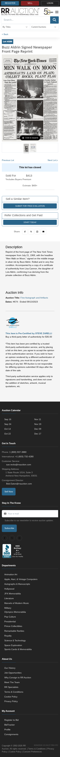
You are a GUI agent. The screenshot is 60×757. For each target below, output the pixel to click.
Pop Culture (10, 616)
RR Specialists (11, 687)
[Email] (43, 231)
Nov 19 (37, 424)
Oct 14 (7, 429)
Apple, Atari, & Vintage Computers (20, 579)
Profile (7, 729)
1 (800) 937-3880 (17, 452)
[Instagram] (37, 231)
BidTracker (9, 725)
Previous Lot (8, 160)
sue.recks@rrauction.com (18, 464)
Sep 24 (7, 424)
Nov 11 (37, 419)
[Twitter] (31, 231)
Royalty (8, 635)
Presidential (10, 621)
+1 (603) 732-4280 (24, 456)
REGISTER (10, 3)
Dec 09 (37, 429)
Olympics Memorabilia (15, 612)
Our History (9, 668)
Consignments (11, 734)
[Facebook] (25, 231)
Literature (9, 598)
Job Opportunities (13, 672)
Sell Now (8, 491)
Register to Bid (11, 720)
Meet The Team (12, 682)
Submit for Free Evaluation (30, 206)
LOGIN (50, 3)
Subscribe (9, 528)
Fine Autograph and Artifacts (34, 297)
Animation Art (10, 574)
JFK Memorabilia (12, 593)
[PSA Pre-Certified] (13, 322)
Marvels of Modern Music (16, 603)
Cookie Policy (10, 696)
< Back (5, 34)
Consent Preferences (32, 752)
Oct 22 (7, 433)
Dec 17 (37, 433)
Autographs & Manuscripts (17, 584)
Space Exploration (13, 645)
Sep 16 (7, 419)
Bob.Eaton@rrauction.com (19, 483)
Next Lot (52, 160)
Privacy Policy (11, 701)
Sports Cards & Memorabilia (18, 649)
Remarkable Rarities (14, 631)
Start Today (30, 222)
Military (7, 608)
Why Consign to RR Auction (17, 677)
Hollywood (9, 589)
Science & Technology (15, 640)
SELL (30, 3)
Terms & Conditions (13, 692)
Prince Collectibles (13, 626)
